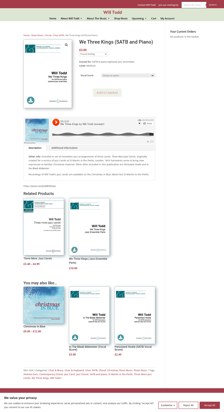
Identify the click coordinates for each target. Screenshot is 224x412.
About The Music (97, 18)
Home (52, 18)
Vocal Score (87, 75)
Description (35, 147)
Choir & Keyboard (74, 370)
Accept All (209, 405)
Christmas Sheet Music (119, 370)
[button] (66, 45)
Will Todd (55, 378)
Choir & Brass (55, 370)
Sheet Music (37, 35)
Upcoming (138, 18)
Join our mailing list (168, 5)
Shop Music (121, 18)
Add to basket (107, 92)
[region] (112, 402)
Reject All (188, 405)
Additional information (64, 147)
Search (213, 4)
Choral (48, 35)
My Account (167, 18)
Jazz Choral (82, 374)
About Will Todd (70, 18)
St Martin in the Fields (120, 374)
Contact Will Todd (147, 5)
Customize (166, 405)
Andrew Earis (30, 374)
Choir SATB (58, 35)
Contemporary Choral (51, 374)
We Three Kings (40, 378)
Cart (153, 18)
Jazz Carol (69, 374)
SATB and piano (98, 374)
